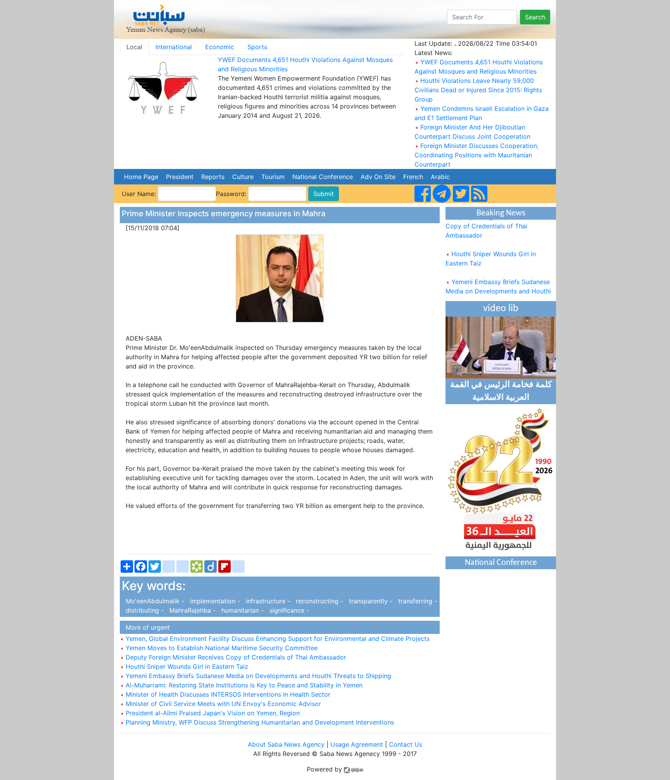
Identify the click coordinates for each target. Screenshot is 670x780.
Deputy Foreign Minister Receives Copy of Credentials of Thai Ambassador (235, 657)
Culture (242, 177)
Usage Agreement (356, 744)
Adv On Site (378, 177)
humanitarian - (242, 610)
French (413, 177)
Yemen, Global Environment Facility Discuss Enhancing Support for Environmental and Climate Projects (277, 638)
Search (535, 17)
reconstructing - (318, 601)
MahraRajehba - (192, 610)
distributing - (144, 610)
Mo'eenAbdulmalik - (154, 601)
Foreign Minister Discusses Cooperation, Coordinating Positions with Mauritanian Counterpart (476, 155)
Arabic (440, 177)
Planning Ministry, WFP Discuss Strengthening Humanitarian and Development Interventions (259, 722)
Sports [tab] (257, 47)
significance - (287, 610)
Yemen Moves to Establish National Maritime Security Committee (221, 648)
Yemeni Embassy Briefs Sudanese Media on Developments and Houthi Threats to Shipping (257, 676)
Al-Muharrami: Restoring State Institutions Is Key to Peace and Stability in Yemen (243, 685)
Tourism (272, 177)
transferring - (415, 601)
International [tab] (173, 47)
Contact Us (405, 744)
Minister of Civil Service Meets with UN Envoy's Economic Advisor (222, 704)
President (179, 177)
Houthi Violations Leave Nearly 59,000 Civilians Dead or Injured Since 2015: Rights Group (478, 90)
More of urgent (146, 627)
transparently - (369, 601)
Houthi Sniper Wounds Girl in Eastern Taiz (186, 666)
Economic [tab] (219, 47)
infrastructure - (267, 601)
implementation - (214, 601)
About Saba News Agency (287, 744)
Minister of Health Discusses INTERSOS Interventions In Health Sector (227, 694)
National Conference (322, 177)
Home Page (141, 177)
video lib (500, 308)
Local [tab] (134, 47)
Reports (212, 177)
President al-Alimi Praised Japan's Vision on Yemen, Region (212, 713)
